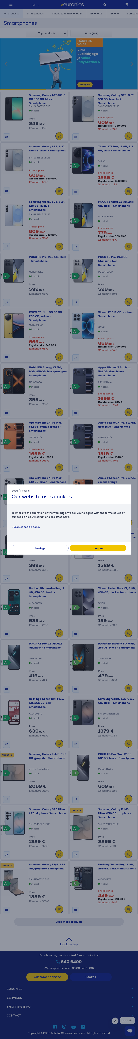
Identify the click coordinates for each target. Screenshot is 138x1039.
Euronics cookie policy (26, 527)
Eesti (15, 490)
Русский (25, 490)
